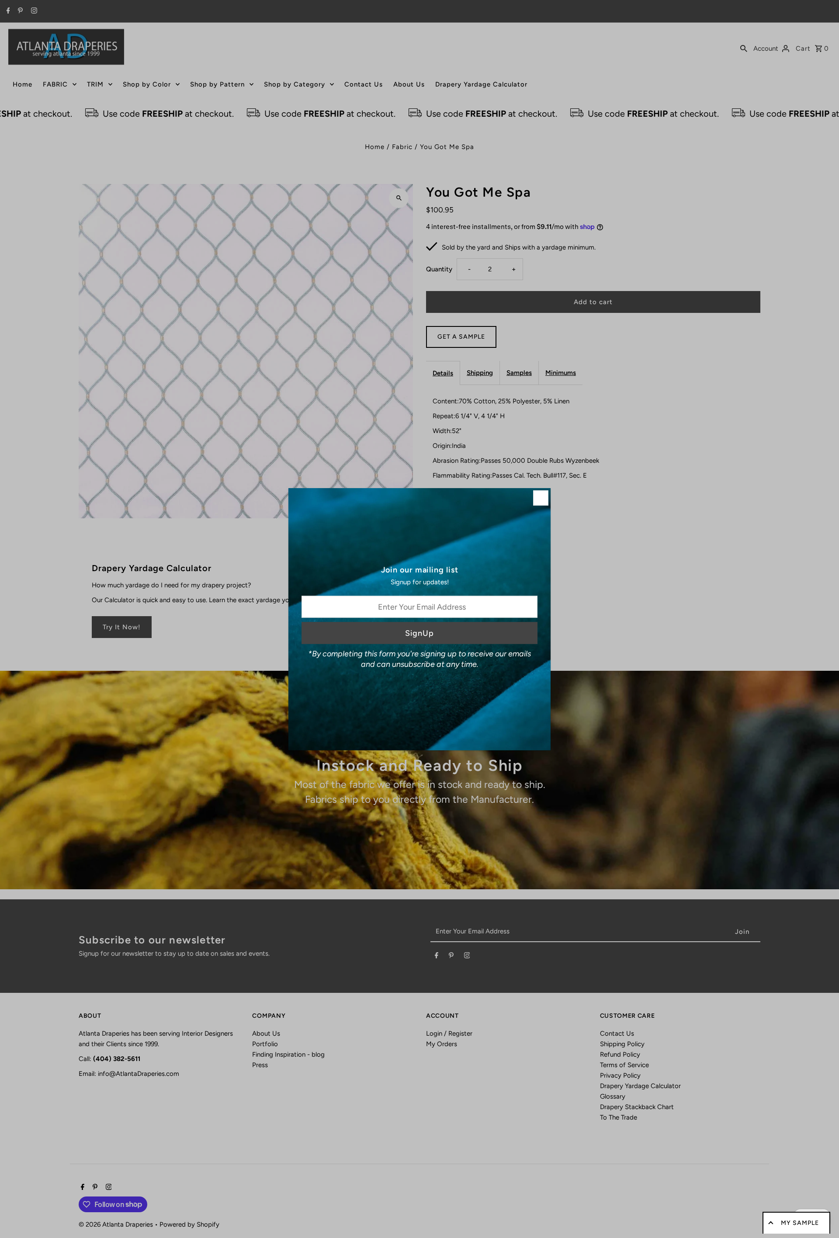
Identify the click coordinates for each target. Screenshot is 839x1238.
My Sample (800, 1223)
